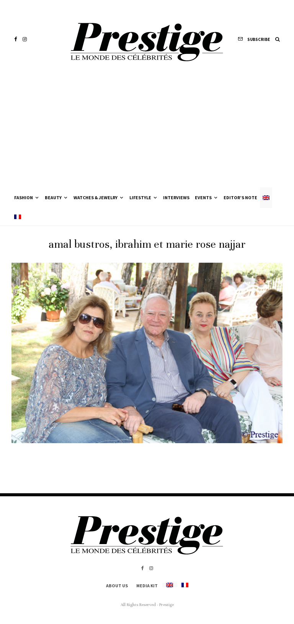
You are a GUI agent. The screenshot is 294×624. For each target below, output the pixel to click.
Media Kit (147, 585)
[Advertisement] (147, 130)
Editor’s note (240, 197)
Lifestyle (140, 197)
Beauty (53, 197)
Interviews (176, 197)
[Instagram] (24, 39)
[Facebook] (15, 39)
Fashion (23, 197)
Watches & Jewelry (96, 197)
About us (117, 585)
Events (203, 197)
